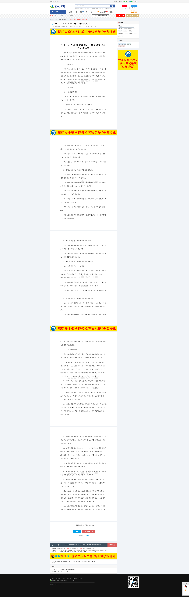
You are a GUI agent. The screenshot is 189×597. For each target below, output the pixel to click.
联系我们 (72, 580)
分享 (57, 15)
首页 (70, 12)
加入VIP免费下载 (133, 15)
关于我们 (52, 578)
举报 (68, 15)
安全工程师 (103, 12)
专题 (75, 12)
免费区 (111, 12)
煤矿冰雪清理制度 (122, 44)
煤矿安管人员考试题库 (84, 8)
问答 (81, 12)
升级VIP (134, 8)
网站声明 (58, 578)
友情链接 (75, 578)
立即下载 (121, 15)
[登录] (129, 1)
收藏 (62, 15)
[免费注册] (125, 1)
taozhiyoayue (57, 26)
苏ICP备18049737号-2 (57, 584)
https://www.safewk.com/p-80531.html (63, 571)
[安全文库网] (58, 7)
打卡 (96, 12)
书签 (53, 15)
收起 (186, 583)
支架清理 (129, 44)
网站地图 (63, 578)
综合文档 (64, 19)
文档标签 (122, 40)
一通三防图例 (101, 8)
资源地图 (69, 578)
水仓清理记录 (121, 46)
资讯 (86, 12)
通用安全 (59, 19)
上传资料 (125, 8)
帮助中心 (137, 1)
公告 (91, 12)
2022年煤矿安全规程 (94, 8)
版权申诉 (73, 15)
